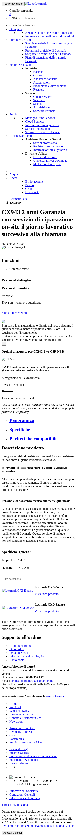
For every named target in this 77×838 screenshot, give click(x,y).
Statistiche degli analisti (23, 759)
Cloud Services (42, 96)
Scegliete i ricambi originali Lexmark (48, 54)
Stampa (37, 103)
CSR (12, 735)
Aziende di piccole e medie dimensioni (49, 32)
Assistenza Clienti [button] (20, 135)
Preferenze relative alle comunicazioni (33, 756)
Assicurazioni (41, 82)
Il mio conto (16, 660)
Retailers (38, 89)
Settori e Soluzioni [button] (20, 64)
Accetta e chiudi (12, 832)
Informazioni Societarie (23, 791)
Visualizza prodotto (47, 594)
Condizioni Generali (22, 794)
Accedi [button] (13, 178)
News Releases (18, 763)
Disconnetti (32, 192)
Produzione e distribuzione (49, 86)
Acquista (15, 174)
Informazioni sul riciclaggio (26, 656)
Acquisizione (41, 107)
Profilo (29, 185)
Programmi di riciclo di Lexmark (45, 50)
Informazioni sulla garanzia (42, 125)
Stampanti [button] (15, 29)
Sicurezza (39, 100)
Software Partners (44, 111)
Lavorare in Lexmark (22, 714)
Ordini (29, 188)
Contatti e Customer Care (25, 718)
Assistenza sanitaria (45, 79)
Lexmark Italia (18, 199)
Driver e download (45, 157)
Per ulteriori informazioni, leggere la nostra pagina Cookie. (38, 825)
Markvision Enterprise (47, 164)
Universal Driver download (50, 160)
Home (13, 703)
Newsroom (16, 721)
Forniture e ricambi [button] (21, 39)
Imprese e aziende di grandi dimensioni (49, 36)
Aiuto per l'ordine (20, 645)
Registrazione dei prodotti (49, 146)
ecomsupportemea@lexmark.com (32, 680)
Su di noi (15, 707)
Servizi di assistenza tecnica (42, 132)
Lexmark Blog (18, 749)
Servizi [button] (13, 114)
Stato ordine (16, 649)
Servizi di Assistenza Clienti (26, 742)
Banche (38, 71)
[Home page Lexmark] (36, 3)
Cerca (13, 18)
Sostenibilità (17, 738)
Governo (38, 75)
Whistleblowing (19, 710)
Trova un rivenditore (22, 728)
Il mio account (34, 181)
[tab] (42, 420)
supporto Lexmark (55, 696)
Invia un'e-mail (18, 652)
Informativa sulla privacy (24, 798)
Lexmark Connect (20, 731)
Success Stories (19, 752)
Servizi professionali (38, 128)
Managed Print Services (40, 118)
